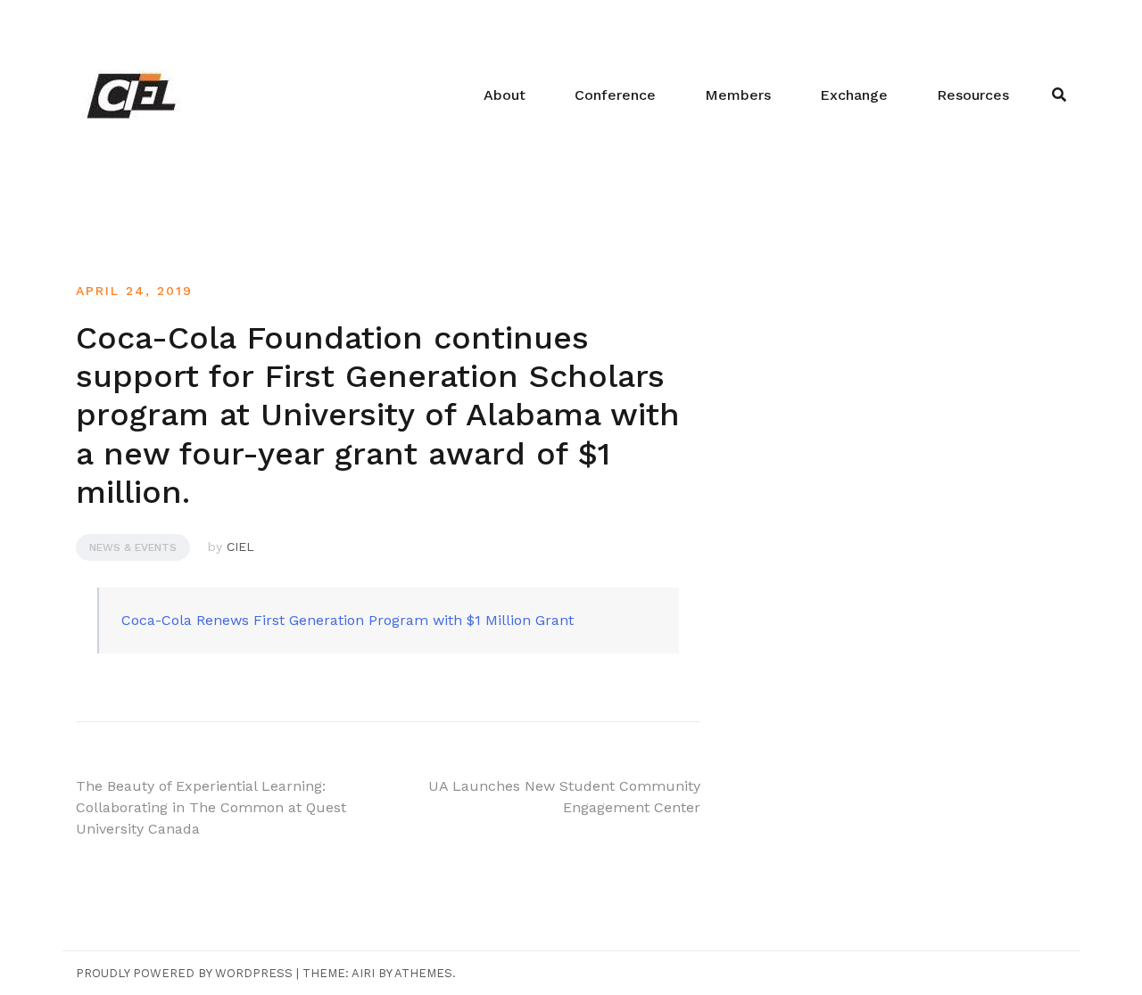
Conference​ (615, 94)
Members (738, 94)
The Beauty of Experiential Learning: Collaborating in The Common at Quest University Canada (211, 807)
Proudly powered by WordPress (184, 973)
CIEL (240, 546)
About (504, 94)
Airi (363, 973)
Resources (973, 94)
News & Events (133, 547)
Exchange (854, 94)
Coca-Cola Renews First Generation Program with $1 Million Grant (347, 620)
